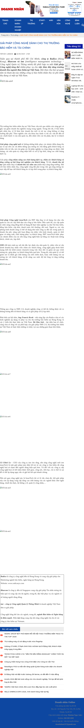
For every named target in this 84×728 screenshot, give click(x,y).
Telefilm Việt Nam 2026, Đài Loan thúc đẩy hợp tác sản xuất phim (30, 687)
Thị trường (31, 22)
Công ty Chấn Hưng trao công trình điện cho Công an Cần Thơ (29, 662)
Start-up (42, 22)
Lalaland (10, 54)
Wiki (51, 20)
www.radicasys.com (16, 583)
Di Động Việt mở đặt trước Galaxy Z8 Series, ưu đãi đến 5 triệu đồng (31, 674)
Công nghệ (67, 22)
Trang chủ (5, 22)
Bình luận (77, 22)
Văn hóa (58, 22)
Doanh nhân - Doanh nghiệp (18, 25)
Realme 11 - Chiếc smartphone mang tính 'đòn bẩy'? (77, 103)
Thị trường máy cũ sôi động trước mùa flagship (23, 641)
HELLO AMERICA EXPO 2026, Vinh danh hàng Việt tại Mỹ (26, 692)
